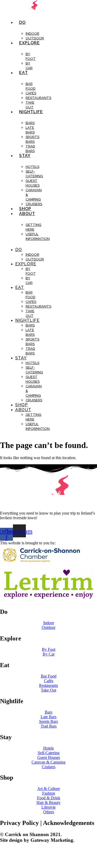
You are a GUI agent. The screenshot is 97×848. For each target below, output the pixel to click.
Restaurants (38, 98)
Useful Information (38, 236)
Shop (25, 208)
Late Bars (30, 130)
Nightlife (31, 111)
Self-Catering (34, 173)
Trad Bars (30, 148)
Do (22, 22)
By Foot (31, 56)
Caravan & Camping (34, 194)
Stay (25, 155)
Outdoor (35, 38)
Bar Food (30, 86)
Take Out (30, 105)
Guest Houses (33, 183)
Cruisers (34, 204)
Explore (29, 42)
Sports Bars (32, 139)
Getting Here (33, 227)
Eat (23, 72)
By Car (29, 65)
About (27, 213)
